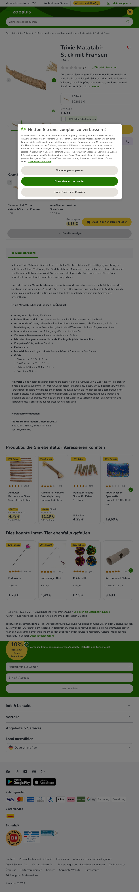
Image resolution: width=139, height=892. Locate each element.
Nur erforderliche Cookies (69, 192)
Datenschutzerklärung (39, 161)
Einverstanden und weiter (69, 181)
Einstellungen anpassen (69, 170)
